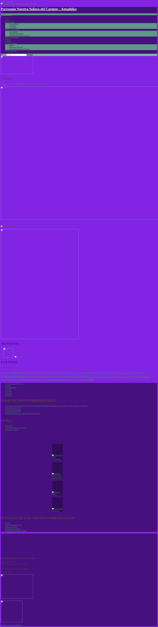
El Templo (13, 28)
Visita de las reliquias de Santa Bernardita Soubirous (23, 413)
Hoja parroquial (10, 388)
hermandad (41, 376)
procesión (29, 380)
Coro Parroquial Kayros (13, 525)
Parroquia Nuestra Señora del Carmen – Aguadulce (39, 9)
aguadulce (18, 372)
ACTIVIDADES (6, 373)
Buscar (3, 14)
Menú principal (6, 16)
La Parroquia (9, 22)
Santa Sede (9, 426)
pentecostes (21, 380)
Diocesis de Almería (12, 430)
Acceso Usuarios (11, 51)
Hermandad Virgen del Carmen (15, 531)
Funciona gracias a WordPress (11, 625)
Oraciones (8, 395)
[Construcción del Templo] (57, 504)
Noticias (8, 386)
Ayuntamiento (50, 373)
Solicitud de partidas (16, 34)
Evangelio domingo (13, 376)
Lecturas (8, 389)
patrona (10, 380)
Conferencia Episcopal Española (16, 428)
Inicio (7, 20)
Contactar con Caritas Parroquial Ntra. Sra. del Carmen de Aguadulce (24, 84)
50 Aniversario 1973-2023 (14, 384)
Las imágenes (14, 24)
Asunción (31, 373)
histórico (50, 376)
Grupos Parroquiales (12, 37)
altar (26, 373)
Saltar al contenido (7, 2)
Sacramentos (13, 32)
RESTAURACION (38, 380)
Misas (11, 45)
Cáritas (7, 523)
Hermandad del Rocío (12, 529)
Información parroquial (13, 410)
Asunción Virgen (40, 373)
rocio (46, 380)
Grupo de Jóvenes (11, 527)
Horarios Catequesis (16, 47)
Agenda (8, 39)
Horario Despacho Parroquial (19, 35)
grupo (34, 376)
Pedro (14, 380)
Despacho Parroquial (12, 30)
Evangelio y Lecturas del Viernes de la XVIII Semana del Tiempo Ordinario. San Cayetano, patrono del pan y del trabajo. (46, 406)
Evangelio (8, 391)
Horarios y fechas (11, 43)
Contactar (8, 41)
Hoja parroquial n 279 (12, 408)
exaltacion (29, 376)
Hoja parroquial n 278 (12, 412)
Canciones (8, 393)
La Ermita (12, 26)
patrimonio (4, 380)
